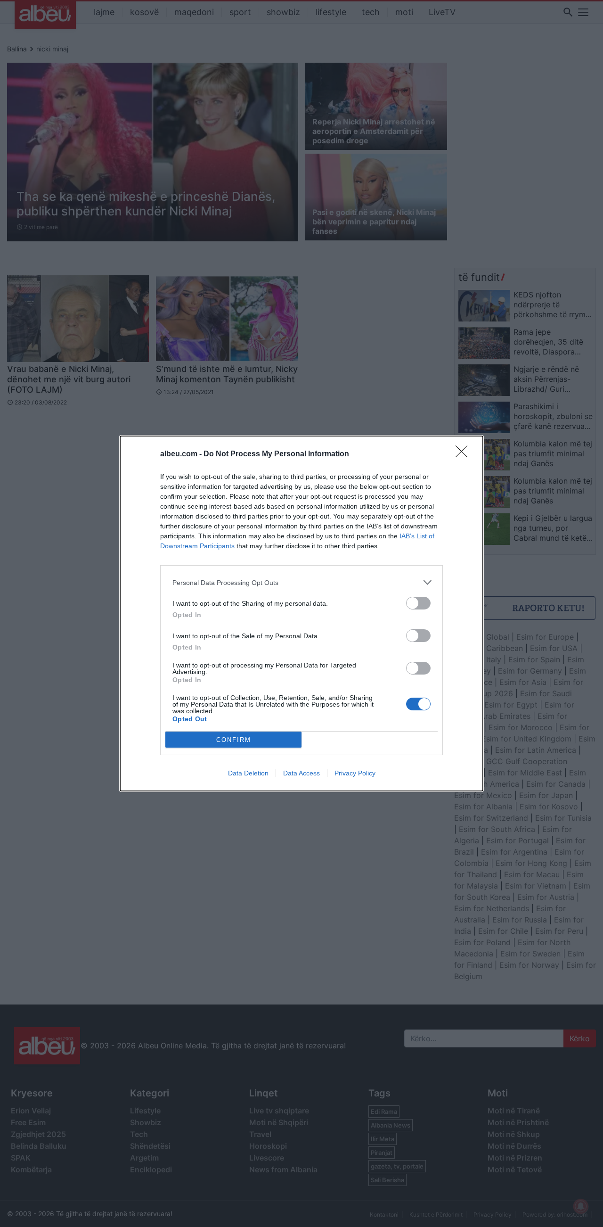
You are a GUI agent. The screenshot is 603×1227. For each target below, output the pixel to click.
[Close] (464, 454)
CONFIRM (233, 739)
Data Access (301, 773)
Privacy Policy (354, 773)
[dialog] (301, 613)
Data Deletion (248, 773)
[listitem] (301, 582)
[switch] (418, 603)
